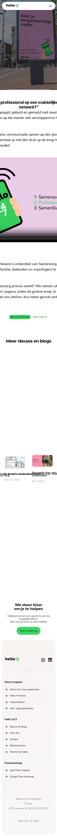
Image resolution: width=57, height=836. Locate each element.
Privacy (28, 803)
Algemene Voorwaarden (28, 798)
